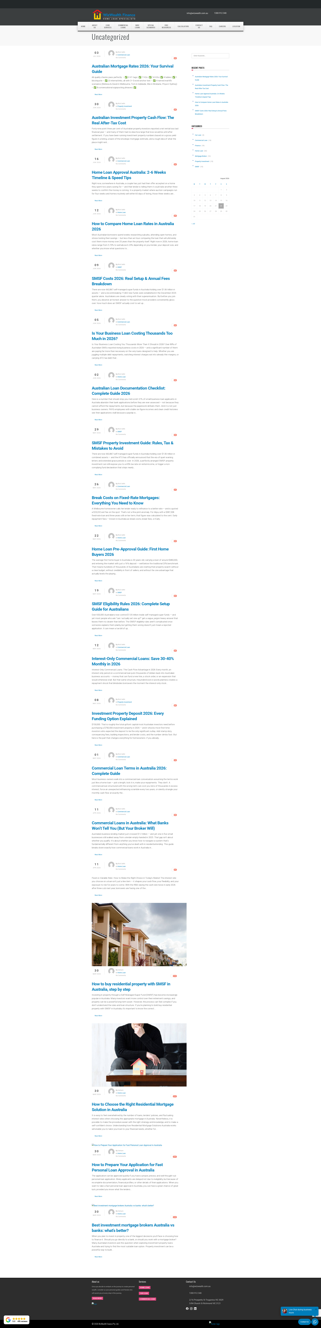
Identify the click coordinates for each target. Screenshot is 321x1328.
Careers (222, 26)
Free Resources (166, 26)
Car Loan (198, 135)
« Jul (193, 224)
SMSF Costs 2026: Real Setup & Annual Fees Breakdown (211, 112)
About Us (94, 26)
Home (83, 26)
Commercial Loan (123, 55)
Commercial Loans (123, 26)
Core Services (107, 26)
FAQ (210, 26)
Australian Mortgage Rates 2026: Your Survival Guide (211, 78)
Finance (198, 146)
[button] (16, 1319)
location (236, 26)
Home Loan (121, 212)
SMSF (119, 267)
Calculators (183, 26)
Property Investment (124, 106)
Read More (98, 94)
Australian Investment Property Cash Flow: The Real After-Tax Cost (211, 86)
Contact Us (199, 26)
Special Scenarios (151, 26)
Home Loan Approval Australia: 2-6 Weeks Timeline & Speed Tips (210, 95)
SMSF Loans (137, 26)
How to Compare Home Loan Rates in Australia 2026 (211, 103)
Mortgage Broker (201, 156)
